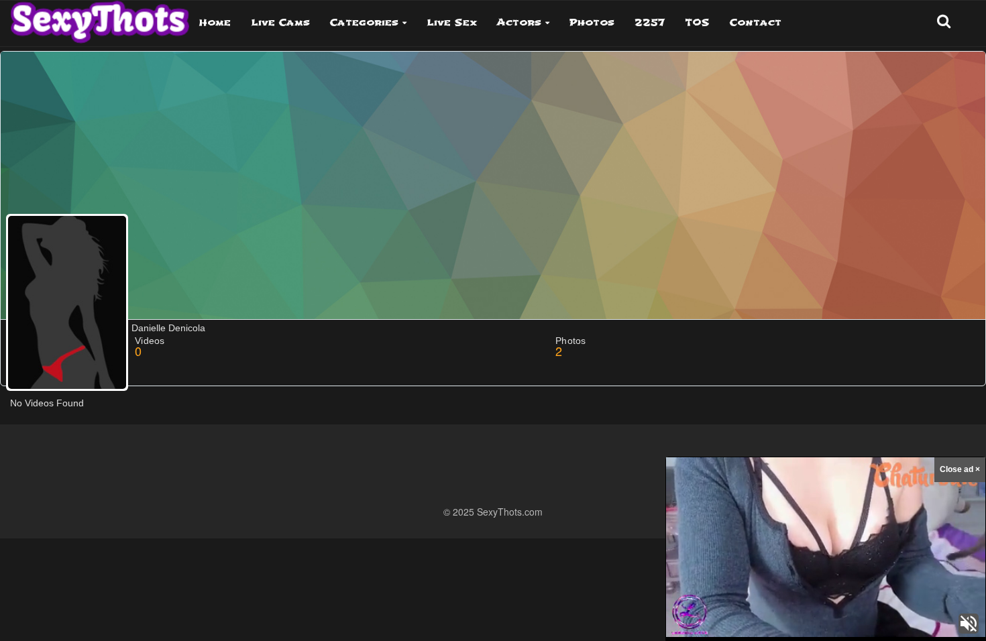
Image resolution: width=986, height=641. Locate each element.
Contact (755, 22)
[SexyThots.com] (99, 17)
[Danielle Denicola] (67, 302)
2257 (650, 22)
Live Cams (280, 22)
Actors (519, 22)
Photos (591, 22)
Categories (364, 22)
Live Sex (452, 22)
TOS (697, 22)
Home (215, 22)
